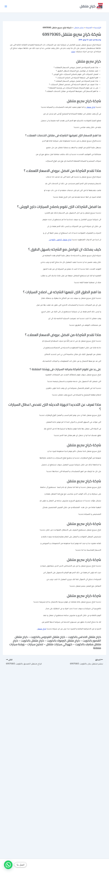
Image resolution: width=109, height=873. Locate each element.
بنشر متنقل (79, 28)
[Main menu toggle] (6, 6)
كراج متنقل (88, 6)
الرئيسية (97, 28)
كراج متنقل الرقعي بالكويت (60, 240)
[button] (8, 865)
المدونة (89, 28)
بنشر (73, 52)
